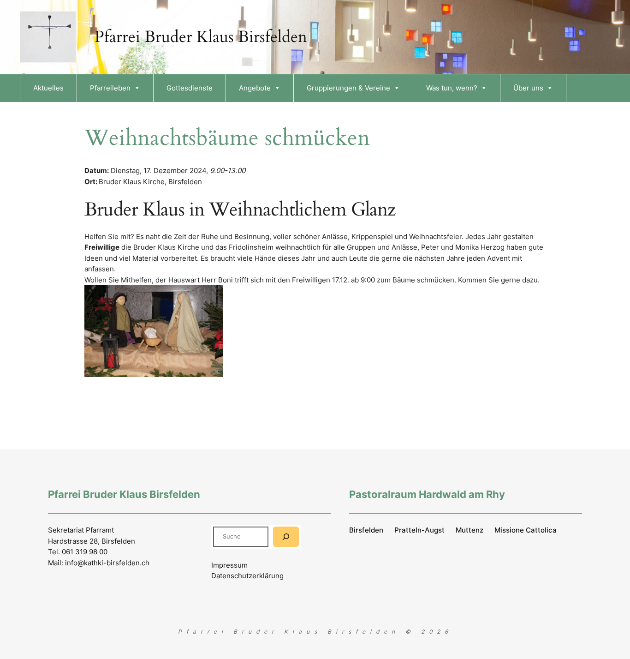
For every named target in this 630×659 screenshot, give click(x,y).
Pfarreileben (110, 88)
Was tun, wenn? (451, 88)
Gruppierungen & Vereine (348, 88)
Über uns (528, 88)
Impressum (229, 565)
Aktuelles (48, 88)
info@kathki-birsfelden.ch (107, 562)
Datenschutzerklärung (247, 575)
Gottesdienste (189, 88)
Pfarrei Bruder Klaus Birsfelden (201, 37)
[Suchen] (286, 536)
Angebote (255, 88)
